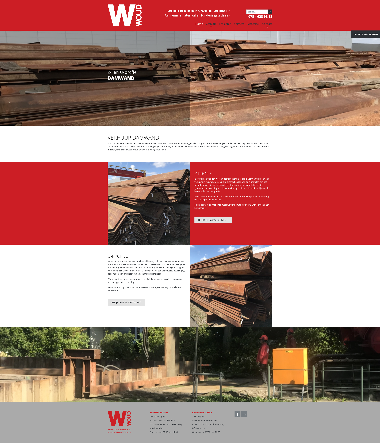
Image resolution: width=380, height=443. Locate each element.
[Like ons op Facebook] (237, 414)
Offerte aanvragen (365, 34)
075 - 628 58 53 (260, 16)
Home (199, 24)
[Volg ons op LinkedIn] (244, 414)
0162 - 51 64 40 (199, 424)
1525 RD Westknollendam (162, 420)
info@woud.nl (156, 428)
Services (239, 24)
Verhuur (211, 24)
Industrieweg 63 (157, 416)
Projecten (225, 24)
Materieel (253, 24)
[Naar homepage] (125, 15)
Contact (267, 24)
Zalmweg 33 (198, 416)
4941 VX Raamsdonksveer (204, 420)
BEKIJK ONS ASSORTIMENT (213, 220)
